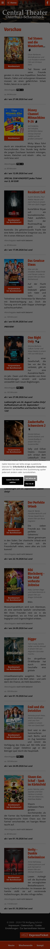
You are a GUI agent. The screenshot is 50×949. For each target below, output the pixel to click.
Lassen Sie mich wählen (12, 480)
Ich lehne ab (31, 478)
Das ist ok (29, 483)
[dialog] (25, 474)
